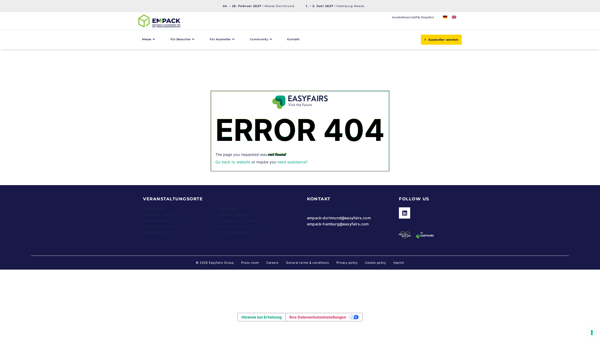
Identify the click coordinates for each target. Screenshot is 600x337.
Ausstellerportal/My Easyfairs (413, 17)
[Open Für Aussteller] (233, 39)
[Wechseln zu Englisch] (454, 17)
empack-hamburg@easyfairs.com (338, 224)
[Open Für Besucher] (193, 39)
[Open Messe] (154, 39)
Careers (272, 262)
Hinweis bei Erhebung (261, 317)
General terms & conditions (307, 262)
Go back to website (232, 162)
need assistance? (292, 162)
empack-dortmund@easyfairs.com (339, 218)
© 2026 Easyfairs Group (215, 262)
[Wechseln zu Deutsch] (445, 17)
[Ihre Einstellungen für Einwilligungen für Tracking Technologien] (591, 332)
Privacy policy (347, 262)
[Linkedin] (404, 213)
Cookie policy (375, 262)
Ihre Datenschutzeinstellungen (317, 317)
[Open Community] (270, 39)
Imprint (398, 262)
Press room (249, 262)
